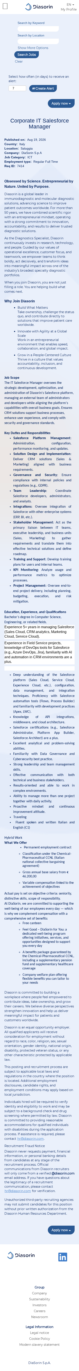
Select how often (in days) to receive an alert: (39, 79)
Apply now (60, 103)
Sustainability (39, 1299)
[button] (11, 6)
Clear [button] (19, 61)
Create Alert (44, 88)
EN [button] (69, 5)
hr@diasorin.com (30, 1139)
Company (39, 1293)
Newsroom (39, 1317)
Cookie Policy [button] (39, 1338)
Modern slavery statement (39, 1344)
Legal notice (39, 1333)
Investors (39, 1305)
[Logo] (38, 6)
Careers (39, 1311)
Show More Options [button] (33, 48)
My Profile (69, 9)
